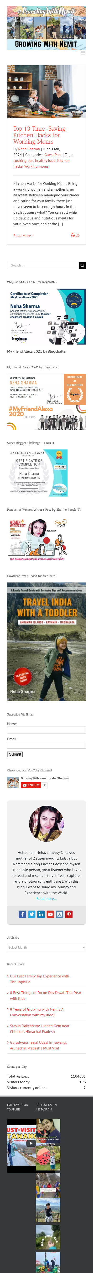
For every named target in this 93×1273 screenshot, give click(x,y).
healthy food (45, 160)
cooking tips (23, 160)
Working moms (36, 166)
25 (77, 235)
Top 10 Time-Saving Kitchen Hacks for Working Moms (39, 135)
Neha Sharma (29, 148)
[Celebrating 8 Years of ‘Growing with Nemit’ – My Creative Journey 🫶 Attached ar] (48, 1131)
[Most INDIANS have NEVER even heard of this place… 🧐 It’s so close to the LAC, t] (48, 1185)
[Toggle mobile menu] (83, 52)
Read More (22, 235)
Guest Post (53, 154)
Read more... (46, 898)
